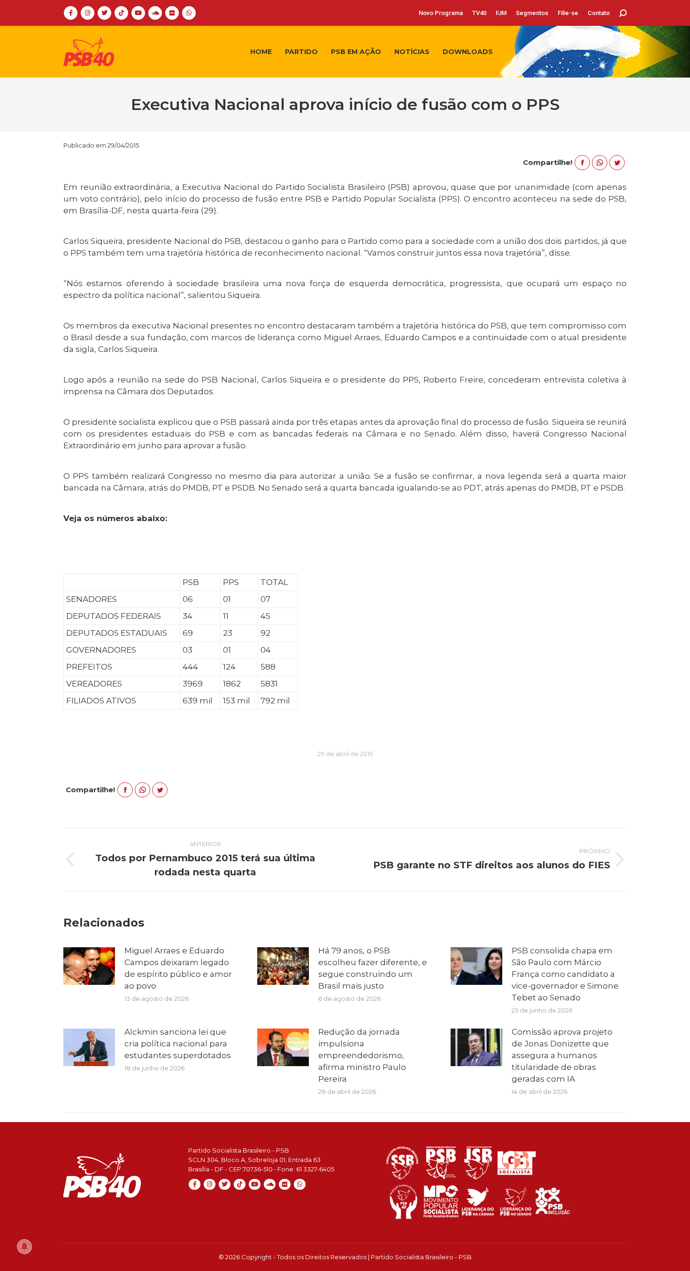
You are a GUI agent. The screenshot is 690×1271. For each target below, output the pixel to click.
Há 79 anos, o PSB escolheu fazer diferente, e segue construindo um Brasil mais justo (372, 968)
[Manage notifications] (24, 1246)
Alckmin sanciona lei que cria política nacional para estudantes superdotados (177, 1043)
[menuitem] (441, 12)
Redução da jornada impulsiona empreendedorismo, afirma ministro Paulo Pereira (362, 1055)
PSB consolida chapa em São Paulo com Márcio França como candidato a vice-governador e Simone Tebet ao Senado (565, 974)
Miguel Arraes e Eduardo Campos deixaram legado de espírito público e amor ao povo (178, 968)
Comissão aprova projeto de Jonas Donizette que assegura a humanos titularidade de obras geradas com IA (562, 1055)
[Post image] (89, 966)
